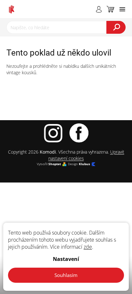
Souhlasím (66, 275)
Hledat (116, 27)
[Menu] (122, 9)
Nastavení (66, 259)
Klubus (84, 164)
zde (88, 246)
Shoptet (54, 164)
